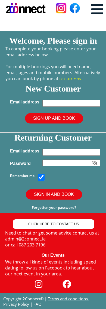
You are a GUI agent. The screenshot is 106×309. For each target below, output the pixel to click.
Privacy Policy (16, 304)
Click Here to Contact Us (53, 224)
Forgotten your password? (54, 207)
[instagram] (38, 284)
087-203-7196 (70, 78)
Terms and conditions (68, 298)
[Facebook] (67, 284)
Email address (26, 102)
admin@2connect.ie (25, 239)
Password (21, 163)
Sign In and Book (54, 194)
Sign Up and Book (54, 118)
